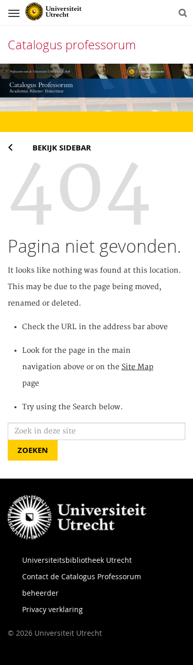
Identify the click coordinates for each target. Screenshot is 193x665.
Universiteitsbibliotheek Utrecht (77, 560)
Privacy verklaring (52, 609)
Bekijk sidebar (61, 147)
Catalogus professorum (72, 44)
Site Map (137, 367)
